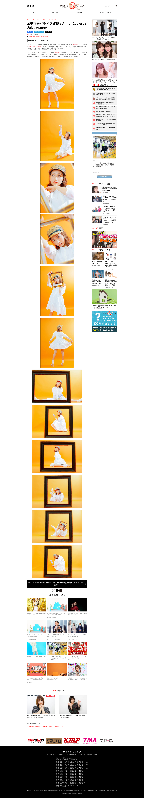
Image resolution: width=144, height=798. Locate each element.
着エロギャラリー (47, 726)
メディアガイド (83, 790)
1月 (76, 759)
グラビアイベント (59, 726)
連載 (34, 36)
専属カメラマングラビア (33, 726)
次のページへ (60, 590)
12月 (61, 761)
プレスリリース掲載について (111, 790)
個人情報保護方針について (92, 790)
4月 (69, 759)
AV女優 (30, 36)
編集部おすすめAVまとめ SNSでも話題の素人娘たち (106, 120)
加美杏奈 (38, 36)
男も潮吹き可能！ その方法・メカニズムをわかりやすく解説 (98, 281)
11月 (63, 761)
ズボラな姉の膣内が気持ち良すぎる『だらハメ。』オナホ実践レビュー (105, 124)
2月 (74, 759)
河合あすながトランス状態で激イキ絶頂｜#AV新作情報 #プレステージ (105, 103)
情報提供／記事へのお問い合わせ (51, 790)
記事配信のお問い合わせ (74, 790)
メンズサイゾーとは (31, 790)
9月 (69, 761)
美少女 (57, 52)
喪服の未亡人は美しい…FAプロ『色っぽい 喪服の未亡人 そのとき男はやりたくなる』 (105, 115)
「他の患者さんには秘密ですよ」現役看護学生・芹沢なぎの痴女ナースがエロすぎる (105, 98)
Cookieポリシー (101, 790)
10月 (66, 761)
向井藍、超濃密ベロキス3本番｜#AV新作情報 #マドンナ (105, 93)
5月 (67, 759)
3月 (72, 759)
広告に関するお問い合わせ (63, 790)
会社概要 (41, 790)
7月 (63, 759)
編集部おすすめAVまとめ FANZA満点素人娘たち (105, 128)
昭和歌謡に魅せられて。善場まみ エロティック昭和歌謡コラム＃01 (109, 188)
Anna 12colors (44, 36)
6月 (65, 759)
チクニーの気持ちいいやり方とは (103, 111)
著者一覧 (37, 790)
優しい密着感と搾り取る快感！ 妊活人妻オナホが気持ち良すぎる (105, 107)
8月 (60, 759)
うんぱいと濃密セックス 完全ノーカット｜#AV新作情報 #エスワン (105, 89)
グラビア (29, 34)
